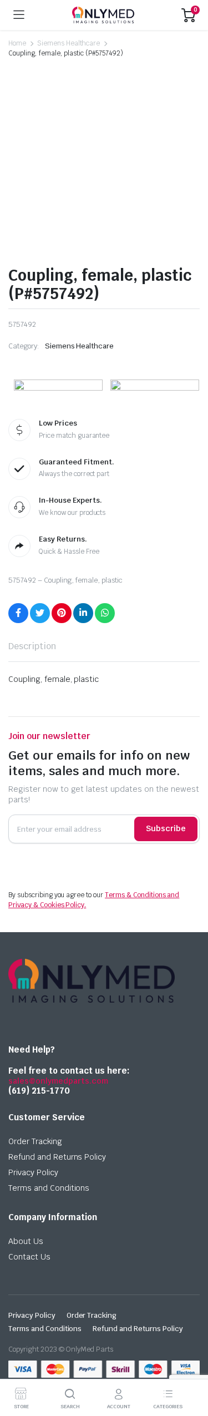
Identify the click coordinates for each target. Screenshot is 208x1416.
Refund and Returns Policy (57, 1157)
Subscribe (166, 828)
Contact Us (29, 1257)
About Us (25, 1241)
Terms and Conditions (48, 1188)
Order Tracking (35, 1141)
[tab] (32, 646)
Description (32, 646)
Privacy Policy (33, 1172)
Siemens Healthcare (68, 43)
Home (17, 43)
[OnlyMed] (103, 15)
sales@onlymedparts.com (58, 1081)
